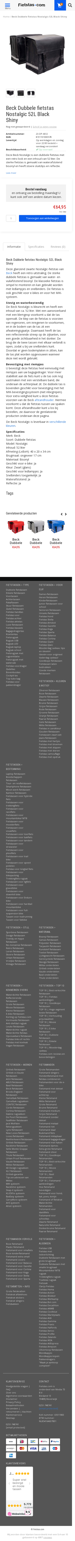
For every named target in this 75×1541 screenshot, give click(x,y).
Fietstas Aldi (45, 1317)
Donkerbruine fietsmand (52, 1228)
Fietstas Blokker (47, 1295)
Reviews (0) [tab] (58, 247)
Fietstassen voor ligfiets (18, 881)
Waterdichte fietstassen (18, 994)
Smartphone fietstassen (18, 786)
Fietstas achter (14, 618)
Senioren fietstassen (50, 609)
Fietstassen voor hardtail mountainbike (19, 905)
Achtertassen (13, 599)
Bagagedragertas (15, 630)
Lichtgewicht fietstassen (51, 955)
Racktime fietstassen (17, 1145)
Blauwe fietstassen (49, 699)
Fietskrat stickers (15, 1297)
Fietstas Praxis (46, 1324)
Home (6, 16)
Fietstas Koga (46, 629)
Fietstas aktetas (14, 621)
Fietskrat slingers (15, 1300)
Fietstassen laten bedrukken (48, 665)
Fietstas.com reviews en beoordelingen (52, 1055)
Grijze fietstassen (48, 706)
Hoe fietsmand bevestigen (47, 1188)
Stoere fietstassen (15, 954)
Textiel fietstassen (48, 952)
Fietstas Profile (47, 1333)
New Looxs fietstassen (17, 1132)
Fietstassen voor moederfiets (14, 823)
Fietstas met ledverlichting (46, 1253)
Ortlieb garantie (14, 1174)
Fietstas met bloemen (50, 744)
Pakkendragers (47, 1359)
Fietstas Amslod (47, 622)
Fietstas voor (13, 615)
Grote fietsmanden (49, 1069)
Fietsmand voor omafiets (19, 1250)
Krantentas (12, 634)
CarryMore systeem (16, 1199)
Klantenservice (14, 1414)
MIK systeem (13, 1183)
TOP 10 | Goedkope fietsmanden (50, 1157)
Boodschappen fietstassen (14, 778)
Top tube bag (13, 678)
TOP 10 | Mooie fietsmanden (47, 1169)
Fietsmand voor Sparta (18, 1278)
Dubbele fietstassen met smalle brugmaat (52, 1266)
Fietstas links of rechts (18, 1039)
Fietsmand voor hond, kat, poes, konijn (51, 1195)
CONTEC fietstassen (16, 1104)
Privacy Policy (13, 1402)
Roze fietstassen (47, 693)
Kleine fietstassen (15, 1010)
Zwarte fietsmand (48, 1221)
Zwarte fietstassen (48, 696)
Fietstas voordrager (16, 665)
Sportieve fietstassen (17, 932)
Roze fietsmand (14, 1243)
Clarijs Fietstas (46, 1286)
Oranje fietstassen (48, 715)
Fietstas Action (46, 1292)
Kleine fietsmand (48, 1098)
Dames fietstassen (48, 594)
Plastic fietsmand (15, 1246)
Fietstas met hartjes (49, 741)
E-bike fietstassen (15, 1013)
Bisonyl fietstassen (48, 936)
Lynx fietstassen (14, 1129)
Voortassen (12, 596)
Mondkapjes (45, 1352)
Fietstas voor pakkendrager (13, 683)
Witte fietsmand (47, 1101)
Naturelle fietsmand (49, 1224)
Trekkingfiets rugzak (17, 878)
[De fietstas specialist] (31, 5)
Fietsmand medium (49, 1110)
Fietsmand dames (48, 1145)
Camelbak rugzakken (17, 1101)
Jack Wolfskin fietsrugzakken (14, 1125)
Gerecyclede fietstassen (52, 958)
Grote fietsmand (48, 1104)
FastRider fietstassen (17, 1120)
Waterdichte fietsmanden (45, 1204)
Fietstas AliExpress (48, 1343)
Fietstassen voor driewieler (14, 845)
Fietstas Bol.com (47, 1302)
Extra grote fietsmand (50, 1148)
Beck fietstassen (14, 1088)
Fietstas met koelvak (17, 1042)
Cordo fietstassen (15, 1107)
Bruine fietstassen (48, 702)
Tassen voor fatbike (16, 919)
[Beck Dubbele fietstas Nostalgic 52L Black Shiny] (37, 56)
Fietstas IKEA (45, 1340)
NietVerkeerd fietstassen (19, 1139)
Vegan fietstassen (15, 1045)
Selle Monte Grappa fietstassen (16, 1150)
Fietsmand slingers (49, 1072)
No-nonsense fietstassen (19, 944)
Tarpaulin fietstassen (50, 946)
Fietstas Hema (46, 1289)
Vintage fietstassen (16, 963)
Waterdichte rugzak (16, 1029)
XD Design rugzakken (17, 1167)
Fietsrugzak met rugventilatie (14, 655)
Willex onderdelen (49, 965)
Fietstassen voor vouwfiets (14, 829)
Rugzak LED (12, 643)
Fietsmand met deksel (51, 1088)
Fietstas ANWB (46, 1308)
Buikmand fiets (47, 1132)
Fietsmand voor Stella (17, 1275)
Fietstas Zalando (47, 1337)
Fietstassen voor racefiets (14, 810)
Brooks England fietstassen (14, 1093)
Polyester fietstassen (50, 942)
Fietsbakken (12, 1303)
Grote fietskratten (15, 1291)
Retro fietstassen (15, 948)
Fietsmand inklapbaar (50, 1136)
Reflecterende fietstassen (13, 999)
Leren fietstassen (15, 951)
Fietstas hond (46, 616)
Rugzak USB (12, 640)
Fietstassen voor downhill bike (14, 893)
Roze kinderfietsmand (18, 1253)
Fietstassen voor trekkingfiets (14, 804)
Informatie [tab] (14, 247)
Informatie (16, 556)
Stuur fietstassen (15, 605)
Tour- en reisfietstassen (18, 783)
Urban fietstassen (15, 957)
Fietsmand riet (47, 1126)
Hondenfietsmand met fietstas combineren (51, 1077)
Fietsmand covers (15, 1259)
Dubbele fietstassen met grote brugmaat (52, 1259)
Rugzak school (13, 650)
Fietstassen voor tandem (19, 840)
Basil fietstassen (14, 1085)
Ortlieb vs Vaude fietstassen (15, 1074)
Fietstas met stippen (50, 747)
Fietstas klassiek (14, 627)
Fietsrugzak (12, 637)
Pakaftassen (12, 602)
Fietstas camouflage (49, 753)
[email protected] (48, 1408)
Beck (9, 273)
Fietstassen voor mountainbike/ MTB (16, 817)
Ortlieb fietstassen (15, 1069)
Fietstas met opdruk (49, 756)
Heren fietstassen (48, 597)
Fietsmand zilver (48, 1151)
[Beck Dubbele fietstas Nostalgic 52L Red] (16, 527)
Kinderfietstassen (48, 600)
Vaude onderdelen (49, 971)
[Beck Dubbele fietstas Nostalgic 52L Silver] (36, 527)
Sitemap (10, 1417)
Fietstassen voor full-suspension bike (17, 912)
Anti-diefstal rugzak (16, 1023)
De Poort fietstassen (16, 1117)
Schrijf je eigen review (45, 126)
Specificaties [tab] (36, 247)
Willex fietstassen (15, 1164)
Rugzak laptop (13, 646)
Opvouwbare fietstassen (19, 1035)
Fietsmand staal (47, 1129)
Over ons (11, 1392)
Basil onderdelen (48, 974)
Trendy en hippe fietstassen (15, 940)
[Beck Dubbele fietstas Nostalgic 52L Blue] (56, 527)
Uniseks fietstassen (49, 613)
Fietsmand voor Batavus (19, 1262)
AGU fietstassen (14, 1079)
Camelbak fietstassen (17, 1098)
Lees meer (11, 173)
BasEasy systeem (15, 1196)
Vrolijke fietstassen (16, 960)
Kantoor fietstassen (16, 792)
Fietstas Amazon (47, 1346)
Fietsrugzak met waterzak (14, 661)
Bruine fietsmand (48, 1107)
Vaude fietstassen (15, 1161)
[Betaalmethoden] (11, 1441)
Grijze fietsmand (48, 1113)
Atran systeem (13, 1205)
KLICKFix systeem (15, 1193)
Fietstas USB (45, 1248)
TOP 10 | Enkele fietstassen (47, 1043)
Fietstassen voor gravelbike (14, 886)
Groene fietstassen (49, 712)
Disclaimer (11, 1398)
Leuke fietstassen (15, 1026)
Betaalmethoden (15, 1405)
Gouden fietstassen (49, 731)
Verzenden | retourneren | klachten (18, 1410)
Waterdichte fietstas (16, 1032)
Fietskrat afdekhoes (16, 1294)
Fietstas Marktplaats (49, 1314)
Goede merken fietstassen (47, 672)
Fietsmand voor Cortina (18, 1269)
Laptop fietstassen (15, 773)
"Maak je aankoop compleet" (48, 1364)
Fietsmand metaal (48, 1123)
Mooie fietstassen (15, 1007)
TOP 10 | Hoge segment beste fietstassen (52, 1011)
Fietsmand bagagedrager (52, 1139)
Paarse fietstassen (48, 718)
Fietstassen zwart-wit (50, 734)
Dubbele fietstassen (16, 589)
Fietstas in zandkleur (50, 728)
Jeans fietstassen (47, 737)
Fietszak (43, 1283)
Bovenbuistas (13, 672)
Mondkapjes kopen (49, 1356)
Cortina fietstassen (16, 1110)
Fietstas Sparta (46, 632)
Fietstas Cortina (47, 638)
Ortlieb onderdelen (49, 968)
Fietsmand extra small (18, 1256)
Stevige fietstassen (49, 961)
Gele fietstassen (47, 722)
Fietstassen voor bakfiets (19, 837)
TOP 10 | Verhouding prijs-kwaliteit (50, 1017)
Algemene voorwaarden (19, 1395)
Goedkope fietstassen (50, 660)
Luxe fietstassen (14, 624)
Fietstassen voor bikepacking (14, 874)
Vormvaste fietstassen (17, 1020)
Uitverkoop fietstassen (51, 1349)
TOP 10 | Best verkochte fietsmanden (52, 1163)
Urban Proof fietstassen (18, 1158)
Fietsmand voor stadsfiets (47, 1211)
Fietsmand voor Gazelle (19, 1266)
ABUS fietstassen (14, 1082)
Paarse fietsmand (48, 1231)
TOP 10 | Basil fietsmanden (46, 1176)
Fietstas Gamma (47, 1321)
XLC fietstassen (14, 1171)
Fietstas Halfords (48, 1327)
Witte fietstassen (47, 725)
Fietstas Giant (46, 641)
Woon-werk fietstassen (18, 789)
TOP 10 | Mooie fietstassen (47, 1024)
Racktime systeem (16, 1186)
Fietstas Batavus (47, 635)
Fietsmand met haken (50, 1142)
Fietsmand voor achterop (47, 1093)
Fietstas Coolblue (48, 1311)
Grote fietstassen (15, 1004)
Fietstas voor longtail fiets (19, 868)
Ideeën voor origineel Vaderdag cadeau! (50, 656)
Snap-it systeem (14, 1190)
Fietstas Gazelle (47, 625)
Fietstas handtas (14, 611)
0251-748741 (12, 1424)
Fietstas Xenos (46, 1330)
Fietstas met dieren (49, 750)
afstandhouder (44, 400)
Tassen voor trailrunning (19, 916)
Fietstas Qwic (46, 644)
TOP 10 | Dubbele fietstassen (48, 1036)
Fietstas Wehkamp (48, 1298)
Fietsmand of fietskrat (50, 1199)
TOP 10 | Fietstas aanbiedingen (48, 998)
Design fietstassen (15, 935)
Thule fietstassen (15, 1155)
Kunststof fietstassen (50, 949)
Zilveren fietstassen (49, 690)
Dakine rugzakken (15, 1113)
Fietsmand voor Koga (17, 1272)
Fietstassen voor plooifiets (14, 851)
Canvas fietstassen (48, 939)
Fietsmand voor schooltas (47, 1217)
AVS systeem (13, 1202)
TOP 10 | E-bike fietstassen (47, 1030)
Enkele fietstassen (15, 592)
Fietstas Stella (46, 619)
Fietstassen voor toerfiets (19, 834)
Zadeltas (10, 669)
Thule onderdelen (49, 977)
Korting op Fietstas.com (18, 1016)
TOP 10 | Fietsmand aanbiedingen (49, 1182)
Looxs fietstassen (15, 1136)
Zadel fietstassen (15, 608)
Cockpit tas (12, 675)
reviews (47, 1537)
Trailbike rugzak (47, 1279)
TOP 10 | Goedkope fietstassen (50, 1005)
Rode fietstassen (47, 709)
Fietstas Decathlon (49, 1305)
